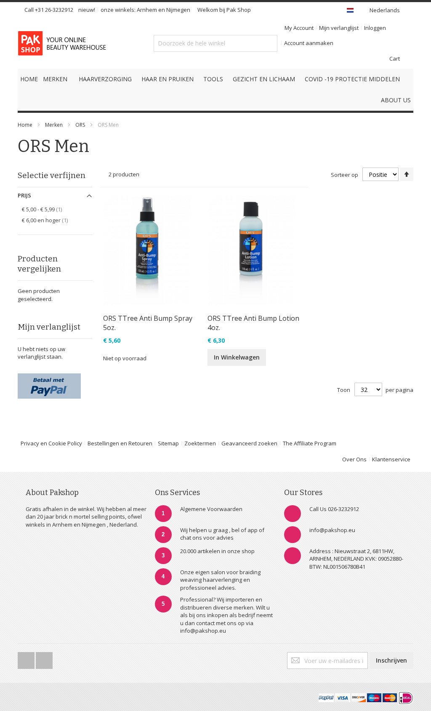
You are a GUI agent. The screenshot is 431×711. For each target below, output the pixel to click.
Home (25, 124)
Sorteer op (344, 174)
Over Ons (354, 459)
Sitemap (168, 443)
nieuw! (86, 9)
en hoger (49, 220)
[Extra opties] (49, 377)
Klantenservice (391, 459)
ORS (80, 124)
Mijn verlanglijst (339, 28)
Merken (54, 124)
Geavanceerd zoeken (249, 443)
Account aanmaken (308, 43)
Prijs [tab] (24, 195)
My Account (299, 28)
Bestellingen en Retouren (120, 443)
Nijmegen (178, 9)
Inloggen (375, 28)
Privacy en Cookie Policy (51, 443)
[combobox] (215, 43)
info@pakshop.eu (332, 530)
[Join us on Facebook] (27, 658)
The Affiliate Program (309, 443)
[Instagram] (44, 658)
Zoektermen (200, 443)
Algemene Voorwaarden (211, 509)
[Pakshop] (63, 43)
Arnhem (147, 9)
